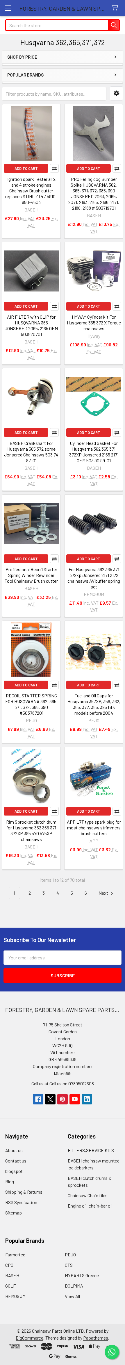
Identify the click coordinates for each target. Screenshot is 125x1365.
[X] (50, 1099)
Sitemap (13, 1212)
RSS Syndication (21, 1202)
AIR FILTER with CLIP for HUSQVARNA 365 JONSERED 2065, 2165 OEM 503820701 (31, 325)
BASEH (12, 1275)
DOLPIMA (74, 1285)
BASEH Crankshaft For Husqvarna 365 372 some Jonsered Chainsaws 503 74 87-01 (31, 451)
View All (72, 1296)
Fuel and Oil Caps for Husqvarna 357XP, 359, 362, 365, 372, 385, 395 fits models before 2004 (93, 704)
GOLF (10, 1285)
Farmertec (15, 1254)
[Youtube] (74, 1099)
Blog (9, 1181)
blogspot (14, 1171)
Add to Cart (26, 168)
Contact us (15, 1160)
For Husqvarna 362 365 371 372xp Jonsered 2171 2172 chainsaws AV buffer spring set (93, 578)
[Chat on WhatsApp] (112, 1352)
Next (104, 893)
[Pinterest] (62, 1099)
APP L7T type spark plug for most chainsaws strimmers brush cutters (94, 827)
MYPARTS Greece (82, 1275)
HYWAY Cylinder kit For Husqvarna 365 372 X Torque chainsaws (94, 322)
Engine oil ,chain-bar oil (90, 1205)
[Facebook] (38, 1099)
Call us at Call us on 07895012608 (62, 1083)
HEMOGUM (15, 1296)
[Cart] (116, 7)
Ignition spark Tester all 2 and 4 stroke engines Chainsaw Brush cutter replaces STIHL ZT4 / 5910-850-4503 (31, 190)
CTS (69, 1265)
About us (14, 1150)
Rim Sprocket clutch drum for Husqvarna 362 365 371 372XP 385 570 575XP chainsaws (31, 830)
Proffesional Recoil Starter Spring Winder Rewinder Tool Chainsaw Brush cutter (31, 575)
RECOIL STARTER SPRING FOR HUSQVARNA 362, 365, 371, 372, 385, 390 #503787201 (31, 704)
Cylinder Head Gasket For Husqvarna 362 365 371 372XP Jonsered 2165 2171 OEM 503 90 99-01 (94, 451)
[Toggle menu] (8, 8)
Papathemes (95, 1337)
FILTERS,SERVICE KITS (91, 1150)
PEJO (70, 1254)
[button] (116, 93)
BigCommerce (29, 1337)
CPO (9, 1265)
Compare (54, 168)
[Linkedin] (87, 1099)
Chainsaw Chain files (88, 1195)
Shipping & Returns (23, 1192)
